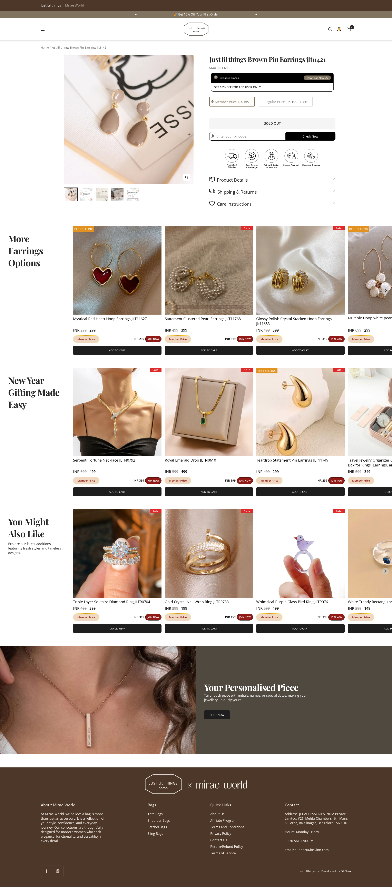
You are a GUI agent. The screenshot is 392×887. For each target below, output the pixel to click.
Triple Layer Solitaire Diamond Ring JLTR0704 (111, 601)
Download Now (315, 78)
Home (45, 47)
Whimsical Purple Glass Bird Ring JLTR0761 (293, 601)
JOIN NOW (153, 339)
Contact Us (218, 840)
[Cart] (348, 29)
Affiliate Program (223, 820)
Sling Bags (155, 833)
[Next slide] (385, 290)
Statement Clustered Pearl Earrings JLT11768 (203, 318)
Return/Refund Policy (226, 846)
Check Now (310, 136)
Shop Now (217, 715)
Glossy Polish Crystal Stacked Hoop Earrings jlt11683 (294, 321)
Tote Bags (155, 814)
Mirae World (74, 5)
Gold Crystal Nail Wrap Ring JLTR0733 (197, 601)
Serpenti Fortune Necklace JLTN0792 (104, 460)
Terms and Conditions (227, 827)
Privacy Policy (220, 833)
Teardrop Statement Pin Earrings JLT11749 (292, 460)
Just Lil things (51, 5)
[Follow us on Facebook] (46, 871)
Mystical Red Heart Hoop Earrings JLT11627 (110, 318)
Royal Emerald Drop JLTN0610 (190, 460)
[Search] (330, 29)
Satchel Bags (157, 827)
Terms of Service (223, 853)
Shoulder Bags (159, 820)
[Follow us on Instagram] (57, 871)
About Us (217, 814)
